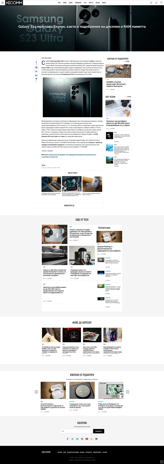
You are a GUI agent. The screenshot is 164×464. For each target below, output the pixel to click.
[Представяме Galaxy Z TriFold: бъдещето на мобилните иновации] (101, 272)
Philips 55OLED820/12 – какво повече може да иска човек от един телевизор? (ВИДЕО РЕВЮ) (113, 288)
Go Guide (104, 452)
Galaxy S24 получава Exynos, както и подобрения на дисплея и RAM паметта (82, 26)
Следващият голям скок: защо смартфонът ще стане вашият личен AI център (112, 262)
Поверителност (97, 452)
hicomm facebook (68, 439)
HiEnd (64, 3)
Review (98, 3)
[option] (118, 138)
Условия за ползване (73, 452)
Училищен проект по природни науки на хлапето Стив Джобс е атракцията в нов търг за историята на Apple (80, 273)
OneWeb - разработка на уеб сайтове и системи (82, 460)
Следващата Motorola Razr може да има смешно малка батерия (51, 194)
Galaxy (58, 167)
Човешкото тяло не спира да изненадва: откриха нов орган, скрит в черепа (122, 137)
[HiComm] (14, 2)
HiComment (78, 3)
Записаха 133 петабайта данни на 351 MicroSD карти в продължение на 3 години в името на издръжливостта (118, 125)
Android (54, 167)
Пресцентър (89, 452)
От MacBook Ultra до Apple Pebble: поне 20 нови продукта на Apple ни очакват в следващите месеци (51, 350)
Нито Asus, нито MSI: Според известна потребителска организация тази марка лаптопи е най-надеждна (91, 350)
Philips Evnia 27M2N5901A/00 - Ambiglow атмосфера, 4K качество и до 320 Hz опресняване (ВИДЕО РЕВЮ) (82, 406)
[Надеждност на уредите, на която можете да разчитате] (118, 71)
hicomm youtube (87, 439)
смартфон (49, 167)
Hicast (104, 3)
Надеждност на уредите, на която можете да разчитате (118, 84)
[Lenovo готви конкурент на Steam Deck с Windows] (92, 184)
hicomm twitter (72, 439)
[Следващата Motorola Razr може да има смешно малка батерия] (51, 184)
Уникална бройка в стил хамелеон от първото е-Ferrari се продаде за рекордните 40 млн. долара (71, 350)
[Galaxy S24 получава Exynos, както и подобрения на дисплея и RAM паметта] (36, 68)
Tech (59, 3)
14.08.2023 (82, 33)
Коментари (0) (69, 205)
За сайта (60, 452)
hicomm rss (91, 439)
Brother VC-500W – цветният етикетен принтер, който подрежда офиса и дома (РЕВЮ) (109, 405)
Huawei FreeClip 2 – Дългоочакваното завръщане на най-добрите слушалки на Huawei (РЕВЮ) (109, 250)
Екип (64, 452)
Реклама (82, 452)
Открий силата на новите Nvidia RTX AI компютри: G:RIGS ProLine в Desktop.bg (112, 301)
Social (71, 3)
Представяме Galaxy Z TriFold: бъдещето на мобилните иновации (113, 275)
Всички (127, 61)
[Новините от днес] (151, 2)
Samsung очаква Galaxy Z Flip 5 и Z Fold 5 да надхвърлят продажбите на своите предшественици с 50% (71, 194)
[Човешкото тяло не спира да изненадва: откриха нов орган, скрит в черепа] (109, 136)
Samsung (44, 167)
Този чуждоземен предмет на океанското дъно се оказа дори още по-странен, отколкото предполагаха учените (121, 163)
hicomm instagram (82, 439)
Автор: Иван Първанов (46, 58)
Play (85, 3)
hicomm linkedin (77, 439)
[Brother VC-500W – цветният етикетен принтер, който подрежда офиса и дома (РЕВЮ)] (112, 391)
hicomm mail (96, 439)
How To (91, 3)
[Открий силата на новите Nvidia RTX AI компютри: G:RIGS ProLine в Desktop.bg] (101, 298)
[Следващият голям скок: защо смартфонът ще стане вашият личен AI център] (101, 260)
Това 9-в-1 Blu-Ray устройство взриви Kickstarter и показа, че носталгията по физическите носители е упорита (54, 272)
